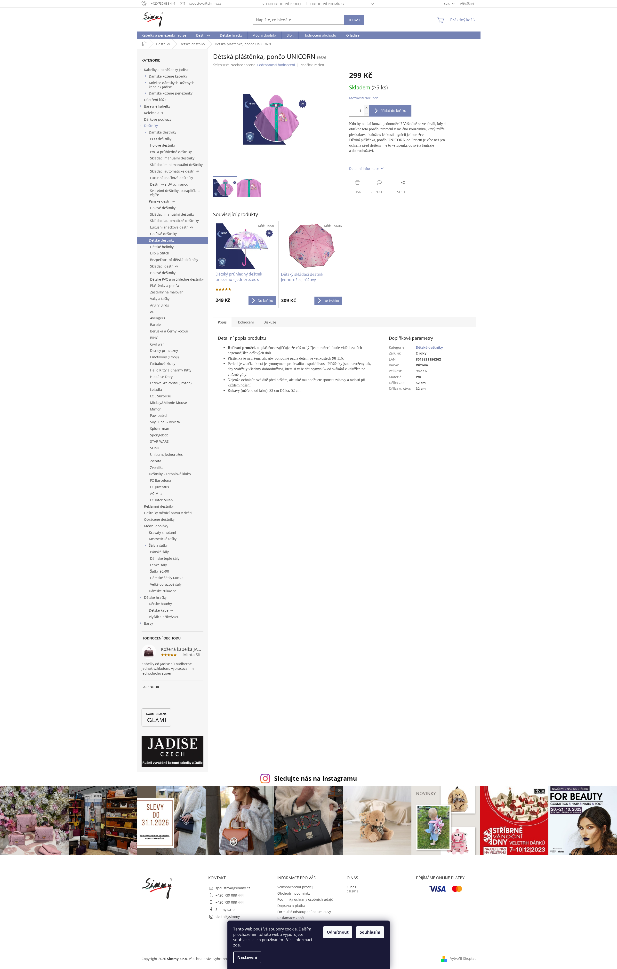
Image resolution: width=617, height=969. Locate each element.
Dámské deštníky (162, 132)
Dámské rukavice (162, 591)
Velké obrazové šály (166, 584)
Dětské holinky (162, 246)
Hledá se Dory (161, 376)
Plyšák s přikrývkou (164, 616)
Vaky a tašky (159, 298)
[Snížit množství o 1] (366, 113)
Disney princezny (164, 350)
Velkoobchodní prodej (282, 4)
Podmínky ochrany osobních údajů (305, 899)
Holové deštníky (163, 145)
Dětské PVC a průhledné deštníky (177, 279)
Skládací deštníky (164, 266)
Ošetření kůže (155, 99)
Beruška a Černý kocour (169, 331)
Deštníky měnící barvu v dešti (168, 513)
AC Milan (157, 493)
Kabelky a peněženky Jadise (166, 69)
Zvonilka (156, 467)
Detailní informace (364, 168)
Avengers (157, 318)
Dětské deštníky (161, 240)
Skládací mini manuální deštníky (176, 164)
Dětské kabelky (161, 610)
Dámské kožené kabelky (168, 76)
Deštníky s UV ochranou (169, 184)
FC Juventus (159, 487)
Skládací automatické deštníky (174, 171)
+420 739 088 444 (230, 895)
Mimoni (156, 409)
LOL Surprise (160, 396)
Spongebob (159, 435)
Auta (154, 311)
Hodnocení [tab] (245, 322)
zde (236, 945)
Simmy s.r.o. (225, 909)
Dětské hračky (155, 597)
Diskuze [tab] (270, 322)
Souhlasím (370, 932)
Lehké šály (158, 565)
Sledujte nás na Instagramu (315, 778)
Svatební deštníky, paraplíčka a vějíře (175, 192)
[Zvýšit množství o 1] (366, 108)
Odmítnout (338, 932)
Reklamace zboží (290, 917)
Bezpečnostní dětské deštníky (174, 259)
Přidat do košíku (393, 110)
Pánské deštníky (162, 201)
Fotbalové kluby (162, 363)
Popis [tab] (222, 322)
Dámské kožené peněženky (170, 93)
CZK (447, 3)
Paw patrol (158, 415)
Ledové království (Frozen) (171, 383)
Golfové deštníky (163, 233)
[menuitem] (164, 35)
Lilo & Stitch (159, 253)
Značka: (312, 65)
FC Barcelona (160, 480)
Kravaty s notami (162, 532)
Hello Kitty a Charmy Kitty (170, 370)
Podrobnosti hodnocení (276, 65)
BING (154, 337)
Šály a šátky (158, 545)
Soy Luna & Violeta (165, 422)
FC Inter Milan (161, 500)
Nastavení (247, 957)
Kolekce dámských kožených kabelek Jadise (171, 84)
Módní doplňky (156, 526)
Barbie (155, 324)
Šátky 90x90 (159, 571)
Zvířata (155, 461)
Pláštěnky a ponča (164, 285)
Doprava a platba (291, 905)
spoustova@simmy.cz (233, 888)
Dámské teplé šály (164, 558)
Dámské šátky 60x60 (166, 577)
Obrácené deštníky (159, 519)
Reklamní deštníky (159, 506)
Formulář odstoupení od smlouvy (304, 911)
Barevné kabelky (157, 106)
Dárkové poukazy (157, 119)
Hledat (354, 19)
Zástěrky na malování (167, 292)
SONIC (155, 448)
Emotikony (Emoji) (164, 357)
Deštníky (151, 125)
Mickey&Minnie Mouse (168, 402)
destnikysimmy (228, 916)
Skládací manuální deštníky (172, 158)
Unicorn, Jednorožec (166, 454)
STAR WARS (159, 441)
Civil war (157, 344)
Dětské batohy (160, 603)
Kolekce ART (154, 112)
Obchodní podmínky (327, 4)
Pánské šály (159, 552)
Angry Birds (159, 305)
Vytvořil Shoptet (463, 958)
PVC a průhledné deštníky (171, 152)
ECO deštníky (160, 138)
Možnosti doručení (364, 98)
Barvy (148, 623)
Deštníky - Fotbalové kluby (170, 474)
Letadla (156, 389)
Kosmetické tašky (162, 538)
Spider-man (159, 428)
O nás (351, 887)
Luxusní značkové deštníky (171, 177)
